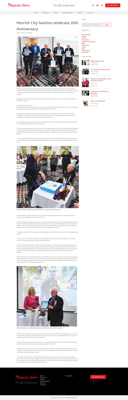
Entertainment (86, 34)
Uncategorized (86, 50)
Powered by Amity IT (71, 397)
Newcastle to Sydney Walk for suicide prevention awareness (101, 79)
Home (36, 12)
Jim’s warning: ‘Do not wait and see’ (100, 69)
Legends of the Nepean (88, 41)
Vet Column (85, 52)
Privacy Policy (69, 376)
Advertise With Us (67, 12)
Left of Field (85, 40)
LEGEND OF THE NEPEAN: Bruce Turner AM (100, 92)
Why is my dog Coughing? (98, 101)
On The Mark (85, 45)
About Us (80, 12)
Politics (84, 47)
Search (107, 25)
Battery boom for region (97, 61)
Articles (55, 12)
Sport (83, 49)
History (84, 38)
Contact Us (90, 12)
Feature (84, 36)
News (83, 43)
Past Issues (46, 12)
